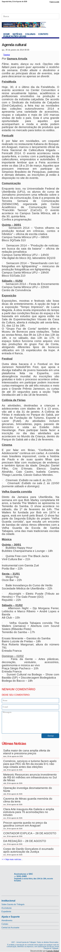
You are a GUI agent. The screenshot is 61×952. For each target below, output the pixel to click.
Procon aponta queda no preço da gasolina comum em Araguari (25, 825)
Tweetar (6, 55)
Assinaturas (6, 908)
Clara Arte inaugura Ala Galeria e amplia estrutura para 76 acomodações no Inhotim (28, 813)
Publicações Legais (14, 36)
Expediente (6, 911)
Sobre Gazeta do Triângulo (12, 904)
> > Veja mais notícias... (12, 859)
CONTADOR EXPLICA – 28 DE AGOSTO (29, 834)
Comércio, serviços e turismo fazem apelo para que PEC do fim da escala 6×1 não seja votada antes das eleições (30, 765)
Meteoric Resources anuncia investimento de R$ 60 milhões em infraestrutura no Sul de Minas (30, 778)
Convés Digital (52, 951)
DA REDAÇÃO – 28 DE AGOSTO (24, 842)
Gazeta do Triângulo (30, 7)
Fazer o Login (54, 2)
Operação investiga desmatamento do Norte (27, 790)
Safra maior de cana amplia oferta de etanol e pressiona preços (26, 753)
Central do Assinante (10, 927)
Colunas (30, 34)
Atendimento (6, 920)
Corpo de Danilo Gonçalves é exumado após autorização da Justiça (28, 851)
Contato (43, 34)
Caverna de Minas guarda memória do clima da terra (27, 801)
